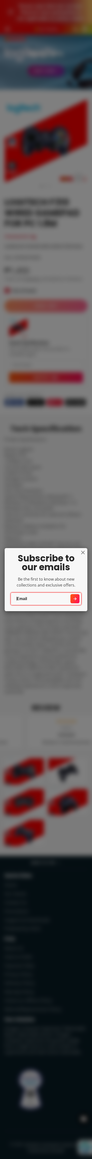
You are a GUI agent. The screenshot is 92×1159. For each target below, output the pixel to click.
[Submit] (74, 598)
